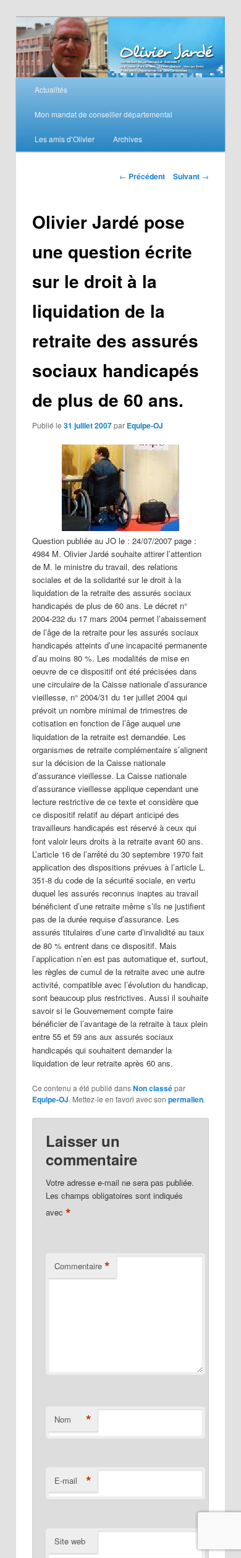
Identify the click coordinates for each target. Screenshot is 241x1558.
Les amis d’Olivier (65, 139)
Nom (72, 1419)
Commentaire (82, 1266)
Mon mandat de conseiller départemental (103, 114)
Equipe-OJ (145, 425)
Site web (69, 1541)
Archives (127, 139)
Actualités (51, 89)
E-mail (72, 1481)
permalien (185, 1099)
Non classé (152, 1088)
